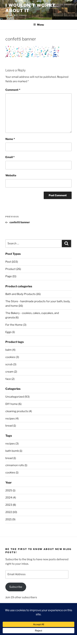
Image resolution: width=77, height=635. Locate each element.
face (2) (10, 379)
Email (10, 157)
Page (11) (10, 276)
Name (10, 139)
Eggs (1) (10, 332)
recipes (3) (12, 443)
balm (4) (10, 349)
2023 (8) (10, 504)
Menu (40, 24)
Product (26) (13, 269)
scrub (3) (10, 364)
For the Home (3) (15, 324)
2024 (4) (10, 497)
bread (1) (10, 425)
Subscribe (15, 586)
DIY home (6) (13, 404)
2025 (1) (10, 490)
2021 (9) (10, 519)
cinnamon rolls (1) (16, 465)
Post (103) (11, 261)
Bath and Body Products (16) (23, 294)
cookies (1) (11, 472)
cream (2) (11, 371)
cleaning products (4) (18, 411)
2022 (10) (11, 512)
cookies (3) (12, 357)
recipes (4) (12, 418)
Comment (12, 89)
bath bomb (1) (13, 450)
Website (10, 175)
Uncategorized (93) (17, 396)
